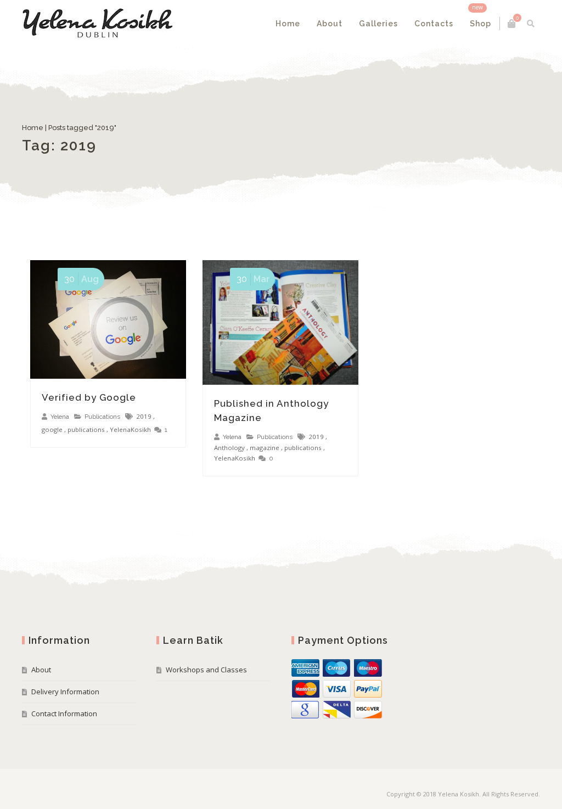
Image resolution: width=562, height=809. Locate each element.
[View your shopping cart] (511, 23)
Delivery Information (65, 691)
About (329, 23)
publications (86, 429)
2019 (143, 416)
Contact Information (64, 713)
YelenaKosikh (130, 429)
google (52, 429)
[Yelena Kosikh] (97, 23)
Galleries (378, 23)
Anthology (229, 447)
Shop (480, 23)
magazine (264, 447)
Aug (81, 279)
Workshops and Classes (206, 670)
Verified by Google (89, 397)
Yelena (59, 416)
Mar (253, 279)
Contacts (433, 23)
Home (288, 23)
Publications (102, 416)
